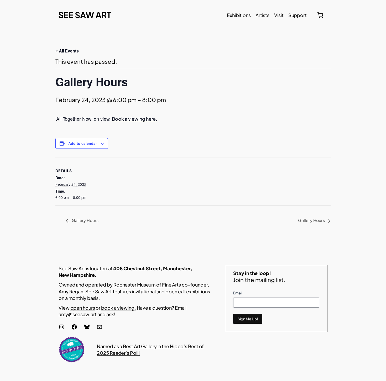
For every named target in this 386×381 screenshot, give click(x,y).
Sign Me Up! (248, 318)
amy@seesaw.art (78, 314)
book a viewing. (118, 308)
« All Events (67, 51)
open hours (82, 308)
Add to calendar (82, 143)
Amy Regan (71, 291)
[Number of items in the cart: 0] (320, 15)
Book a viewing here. (134, 119)
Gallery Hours (84, 220)
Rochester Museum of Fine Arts (147, 285)
